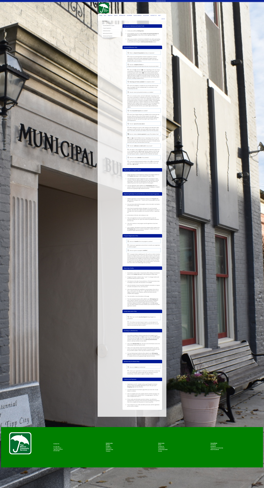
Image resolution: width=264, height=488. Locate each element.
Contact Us (153, 15)
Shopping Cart (151, 185)
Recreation (122, 15)
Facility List (136, 274)
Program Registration (107, 28)
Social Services (137, 15)
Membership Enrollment (107, 33)
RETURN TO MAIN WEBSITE (103, 1)
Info (105, 15)
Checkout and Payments (107, 36)
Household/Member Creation (108, 25)
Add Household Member (147, 41)
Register (110, 15)
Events (116, 15)
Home (100, 15)
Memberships (136, 343)
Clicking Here (140, 30)
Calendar (129, 15)
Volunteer (146, 15)
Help (159, 15)
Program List (132, 176)
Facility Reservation (106, 30)
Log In (163, 18)
